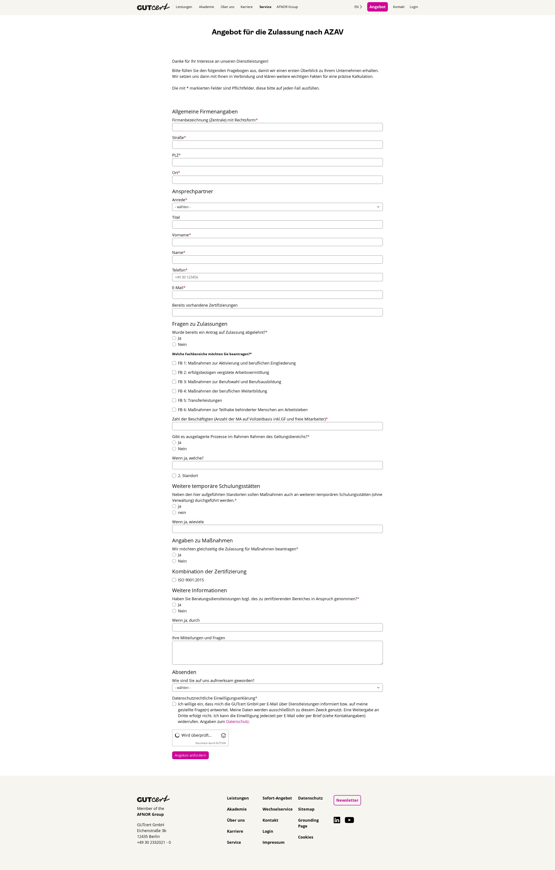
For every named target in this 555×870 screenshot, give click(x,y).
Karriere (247, 7)
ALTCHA (221, 743)
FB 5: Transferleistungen (200, 400)
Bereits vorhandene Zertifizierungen (205, 305)
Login (414, 7)
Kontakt (399, 7)
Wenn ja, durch (186, 620)
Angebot (377, 6)
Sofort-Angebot (277, 798)
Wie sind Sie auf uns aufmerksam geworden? (213, 680)
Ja (179, 338)
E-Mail (179, 287)
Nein (182, 344)
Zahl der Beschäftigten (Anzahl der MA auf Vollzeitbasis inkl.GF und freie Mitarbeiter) (250, 419)
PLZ (176, 155)
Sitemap (306, 809)
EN (356, 7)
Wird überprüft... (196, 735)
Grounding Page (308, 823)
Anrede (179, 199)
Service (265, 7)
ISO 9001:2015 (191, 579)
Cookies (305, 837)
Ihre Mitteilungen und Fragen (198, 637)
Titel (176, 217)
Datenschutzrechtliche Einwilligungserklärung (214, 698)
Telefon (180, 270)
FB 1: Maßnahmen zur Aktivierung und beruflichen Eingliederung (237, 363)
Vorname (181, 234)
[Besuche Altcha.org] (223, 735)
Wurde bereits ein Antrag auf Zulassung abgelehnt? (220, 332)
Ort (176, 172)
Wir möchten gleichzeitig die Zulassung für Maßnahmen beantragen (235, 548)
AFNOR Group (287, 7)
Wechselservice (278, 809)
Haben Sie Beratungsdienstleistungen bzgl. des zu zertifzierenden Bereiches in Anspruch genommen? (265, 598)
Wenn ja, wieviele (188, 521)
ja (179, 506)
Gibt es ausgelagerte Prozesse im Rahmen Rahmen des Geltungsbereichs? (241, 436)
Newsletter (347, 800)
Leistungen (184, 7)
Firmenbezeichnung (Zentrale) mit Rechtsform (215, 120)
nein (182, 512)
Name (178, 252)
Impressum (274, 842)
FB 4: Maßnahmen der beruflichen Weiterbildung (222, 391)
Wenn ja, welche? (188, 458)
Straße (179, 137)
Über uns (227, 7)
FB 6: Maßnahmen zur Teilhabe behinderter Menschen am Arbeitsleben (243, 409)
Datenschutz (237, 721)
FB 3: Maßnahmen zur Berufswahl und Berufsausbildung (229, 381)
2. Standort (188, 475)
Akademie (206, 7)
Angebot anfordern (190, 755)
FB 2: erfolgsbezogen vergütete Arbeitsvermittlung (223, 372)
